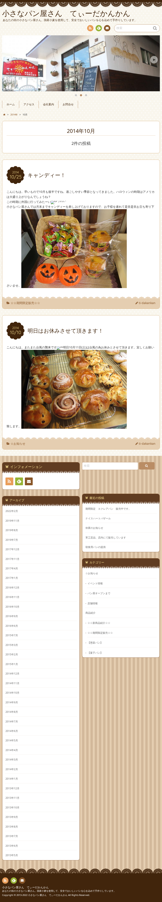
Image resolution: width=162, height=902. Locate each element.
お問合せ (68, 104)
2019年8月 (11, 530)
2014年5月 (11, 740)
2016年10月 (12, 606)
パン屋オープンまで (99, 593)
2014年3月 (11, 759)
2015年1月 (11, 664)
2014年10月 (12, 692)
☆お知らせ (18, 444)
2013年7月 (11, 836)
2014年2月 (11, 769)
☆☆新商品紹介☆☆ (99, 622)
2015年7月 (11, 635)
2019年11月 (12, 520)
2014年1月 (11, 778)
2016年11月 (12, 597)
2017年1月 (11, 577)
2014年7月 (11, 721)
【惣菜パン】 (95, 642)
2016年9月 (11, 616)
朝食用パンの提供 (95, 547)
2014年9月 (11, 702)
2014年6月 (11, 731)
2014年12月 (12, 673)
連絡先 (107, 28)
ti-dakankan (147, 303)
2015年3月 (11, 645)
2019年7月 (11, 539)
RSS (90, 28)
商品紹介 (90, 612)
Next (154, 59)
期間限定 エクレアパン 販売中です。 (108, 508)
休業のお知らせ (94, 527)
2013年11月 (12, 797)
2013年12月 (12, 788)
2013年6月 (11, 845)
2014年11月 (12, 683)
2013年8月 (11, 826)
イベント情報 (95, 583)
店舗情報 (93, 603)
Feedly (99, 28)
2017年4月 (11, 568)
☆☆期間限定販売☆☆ (25, 303)
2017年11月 (12, 559)
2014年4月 (11, 750)
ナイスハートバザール (98, 518)
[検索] (147, 466)
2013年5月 (11, 855)
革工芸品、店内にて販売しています (105, 537)
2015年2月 (11, 654)
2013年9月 (11, 817)
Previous (8, 59)
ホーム (11, 104)
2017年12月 (12, 549)
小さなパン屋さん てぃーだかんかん (25, 887)
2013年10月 (12, 807)
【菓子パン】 (95, 652)
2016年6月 (11, 625)
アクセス (28, 104)
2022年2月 (11, 511)
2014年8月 (11, 711)
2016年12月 (12, 587)
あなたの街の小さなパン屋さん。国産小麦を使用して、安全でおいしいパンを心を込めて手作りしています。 (59, 890)
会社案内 (48, 104)
